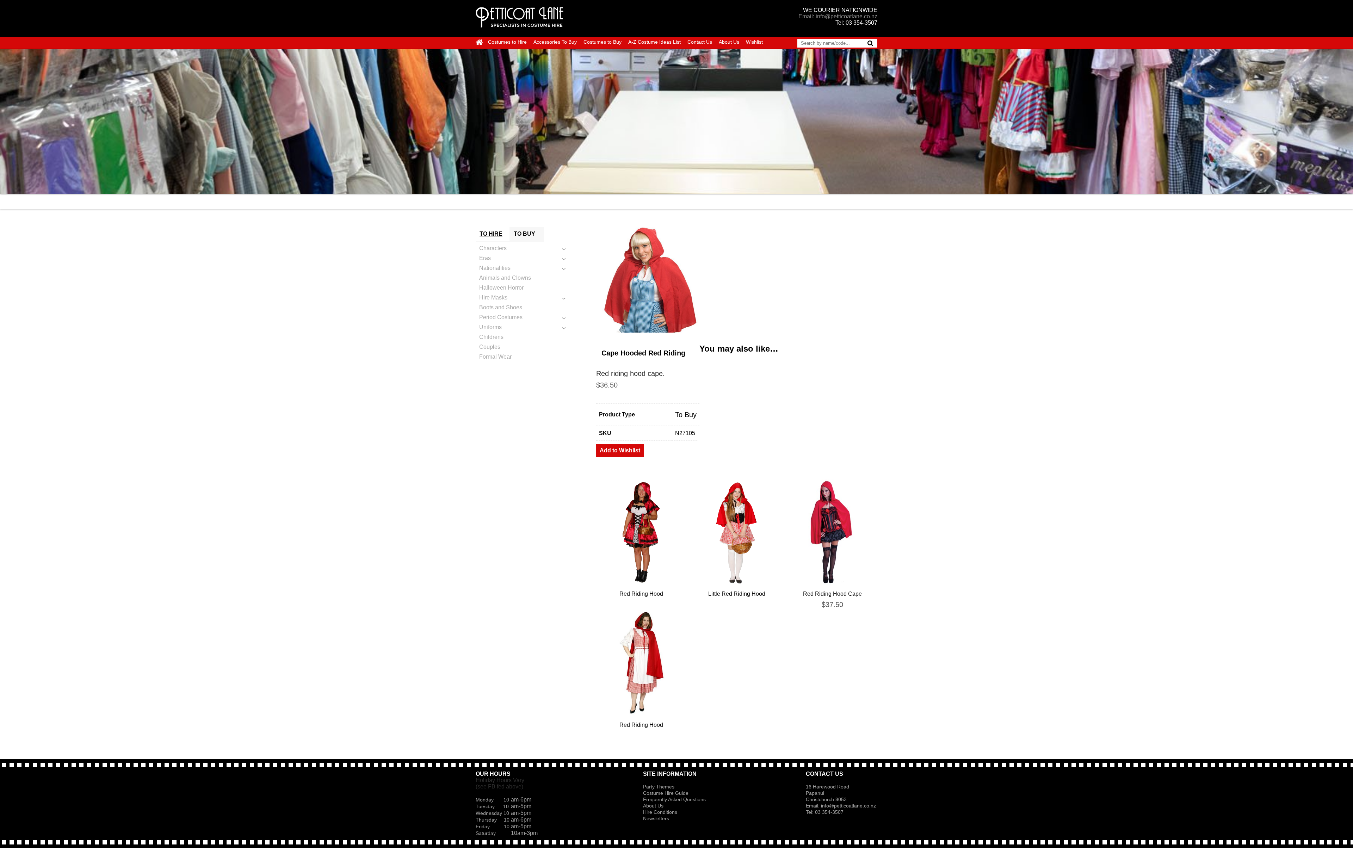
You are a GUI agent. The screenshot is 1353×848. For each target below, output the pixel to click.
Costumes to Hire (507, 42)
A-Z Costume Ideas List (654, 42)
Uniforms (490, 327)
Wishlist (754, 42)
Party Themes (658, 787)
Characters (493, 248)
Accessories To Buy (555, 42)
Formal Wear (495, 357)
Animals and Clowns (505, 278)
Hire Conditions (660, 812)
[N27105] (736, 280)
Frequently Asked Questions (674, 799)
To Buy (686, 415)
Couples (489, 347)
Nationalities (495, 268)
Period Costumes (501, 317)
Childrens (491, 337)
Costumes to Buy (602, 42)
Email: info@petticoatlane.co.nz (837, 16)
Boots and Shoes (500, 307)
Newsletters (656, 818)
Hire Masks (493, 298)
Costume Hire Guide (665, 793)
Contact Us (699, 42)
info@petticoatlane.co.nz (849, 806)
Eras (485, 258)
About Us (729, 42)
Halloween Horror (501, 288)
